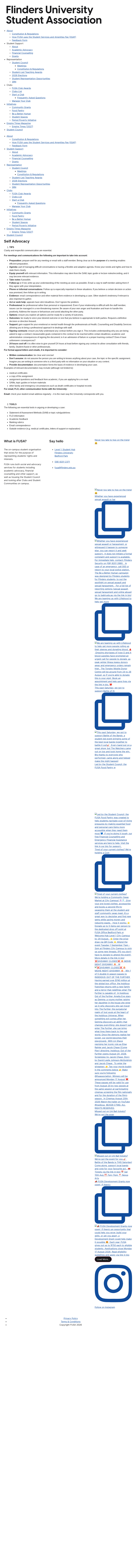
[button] (68, 132)
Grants (15, 56)
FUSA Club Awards (21, 88)
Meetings (21, 65)
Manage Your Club (21, 101)
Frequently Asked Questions (31, 97)
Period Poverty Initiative (24, 120)
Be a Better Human (21, 113)
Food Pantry (18, 110)
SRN (14, 81)
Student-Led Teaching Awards (27, 72)
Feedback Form (19, 40)
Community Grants (21, 107)
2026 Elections (19, 75)
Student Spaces (20, 117)
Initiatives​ (11, 104)
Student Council (20, 62)
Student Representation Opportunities (31, 78)
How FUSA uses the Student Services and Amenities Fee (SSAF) (44, 37)
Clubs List (17, 91)
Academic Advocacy (22, 49)
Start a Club (18, 94)
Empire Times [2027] (22, 126)
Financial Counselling (22, 53)
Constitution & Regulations (25, 33)
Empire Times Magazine (19, 123)
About (10, 30)
